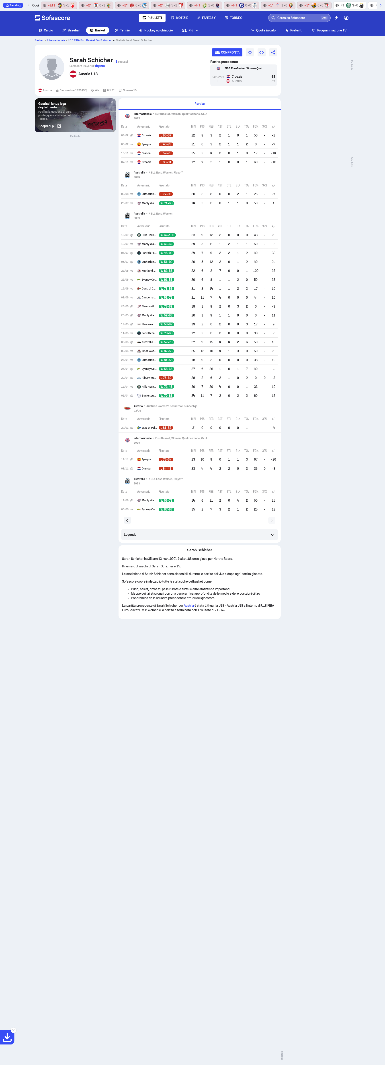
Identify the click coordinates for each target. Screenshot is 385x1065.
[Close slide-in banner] (13, 1030)
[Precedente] (28, 5)
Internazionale (56, 40)
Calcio (48, 30)
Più (187, 30)
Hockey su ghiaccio (158, 30)
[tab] (200, 104)
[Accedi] (346, 18)
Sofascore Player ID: (87, 66)
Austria (189, 605)
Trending (15, 5)
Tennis (124, 30)
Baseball (74, 30)
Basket (100, 30)
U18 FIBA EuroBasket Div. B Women (90, 40)
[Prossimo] (380, 5)
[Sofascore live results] (52, 18)
